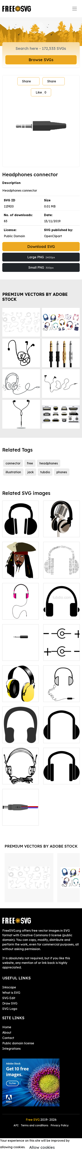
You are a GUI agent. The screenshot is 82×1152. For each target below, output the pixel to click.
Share (26, 81)
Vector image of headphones (20, 694)
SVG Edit (8, 998)
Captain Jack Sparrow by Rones (20, 571)
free (30, 463)
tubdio (45, 472)
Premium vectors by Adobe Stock (35, 297)
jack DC (12, 820)
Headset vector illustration (20, 776)
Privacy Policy (59, 1125)
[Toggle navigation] (74, 8)
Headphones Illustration (20, 612)
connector (13, 463)
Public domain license (18, 1043)
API (16, 1125)
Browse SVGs (41, 59)
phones (61, 472)
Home (6, 1027)
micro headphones (61, 532)
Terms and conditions (34, 1125)
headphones (48, 463)
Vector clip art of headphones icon (61, 612)
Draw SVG (9, 1003)
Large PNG (41, 257)
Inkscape (9, 987)
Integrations (11, 1048)
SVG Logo (9, 1009)
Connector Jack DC (61, 653)
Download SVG (41, 246)
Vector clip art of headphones (20, 529)
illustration (13, 472)
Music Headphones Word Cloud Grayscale (61, 568)
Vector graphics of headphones (61, 694)
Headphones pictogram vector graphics (61, 774)
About (6, 1032)
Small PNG (41, 267)
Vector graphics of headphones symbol (20, 733)
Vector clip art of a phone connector (20, 653)
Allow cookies (42, 1147)
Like (41, 92)
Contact (8, 1038)
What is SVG (11, 993)
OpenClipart (53, 236)
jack (30, 472)
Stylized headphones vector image (62, 733)
